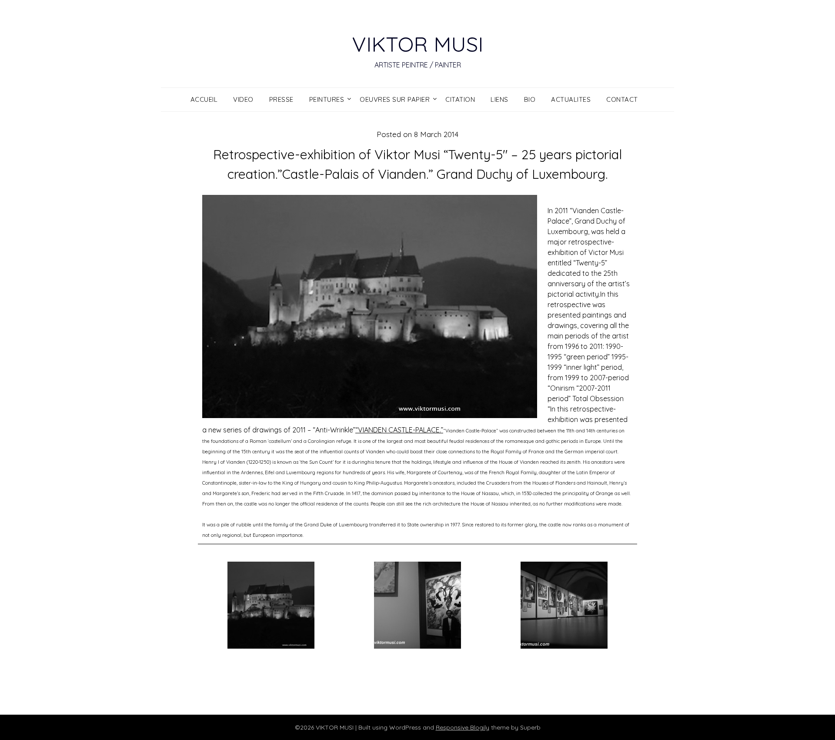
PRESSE (281, 99)
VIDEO (243, 99)
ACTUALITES (571, 99)
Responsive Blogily (462, 727)
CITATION (460, 99)
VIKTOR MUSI (417, 44)
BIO (530, 99)
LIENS (499, 99)
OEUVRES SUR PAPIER (395, 99)
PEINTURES (326, 99)
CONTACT (622, 99)
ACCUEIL (204, 99)
